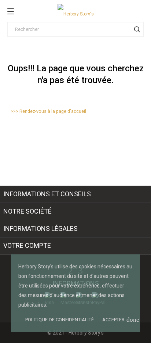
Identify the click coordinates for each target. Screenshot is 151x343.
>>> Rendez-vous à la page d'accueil (48, 111)
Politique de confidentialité (59, 319)
